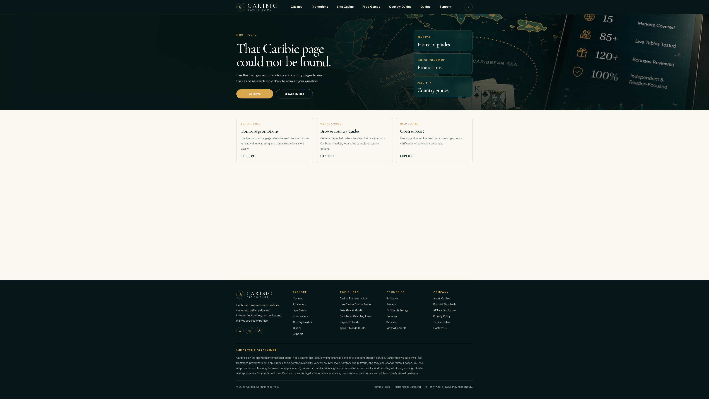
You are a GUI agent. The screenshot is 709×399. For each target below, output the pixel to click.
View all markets (396, 328)
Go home (255, 93)
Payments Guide (349, 322)
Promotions (319, 6)
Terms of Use (441, 322)
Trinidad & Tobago (397, 310)
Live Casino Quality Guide (355, 304)
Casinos (296, 6)
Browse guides (294, 93)
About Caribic (441, 298)
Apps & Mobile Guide (352, 328)
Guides (426, 6)
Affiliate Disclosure (444, 310)
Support (445, 6)
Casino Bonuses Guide (353, 298)
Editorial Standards (444, 304)
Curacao (391, 316)
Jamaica (391, 304)
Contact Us (440, 328)
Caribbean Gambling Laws (355, 316)
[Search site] (469, 7)
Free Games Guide (351, 310)
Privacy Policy (442, 316)
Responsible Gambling (407, 386)
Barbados (392, 298)
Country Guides (400, 6)
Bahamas (391, 322)
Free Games (371, 6)
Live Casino (345, 6)
